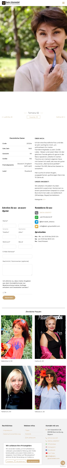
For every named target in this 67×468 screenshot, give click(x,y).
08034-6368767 (45, 212)
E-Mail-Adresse (9, 251)
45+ (44, 199)
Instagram (52, 447)
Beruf (21, 242)
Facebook (51, 450)
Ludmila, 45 (8, 117)
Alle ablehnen (20, 461)
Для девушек (30, 437)
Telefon (6, 232)
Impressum (7, 430)
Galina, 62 (60, 117)
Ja (5, 292)
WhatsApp (52, 444)
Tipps (27, 430)
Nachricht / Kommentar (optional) (16, 261)
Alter (21, 232)
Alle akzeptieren (33, 461)
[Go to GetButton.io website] (63, 466)
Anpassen (10, 461)
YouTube (51, 453)
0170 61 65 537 (53, 438)
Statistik (28, 434)
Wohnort (6, 242)
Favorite (32, 117)
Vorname (5, 229)
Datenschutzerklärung (12, 434)
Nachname (22, 229)
